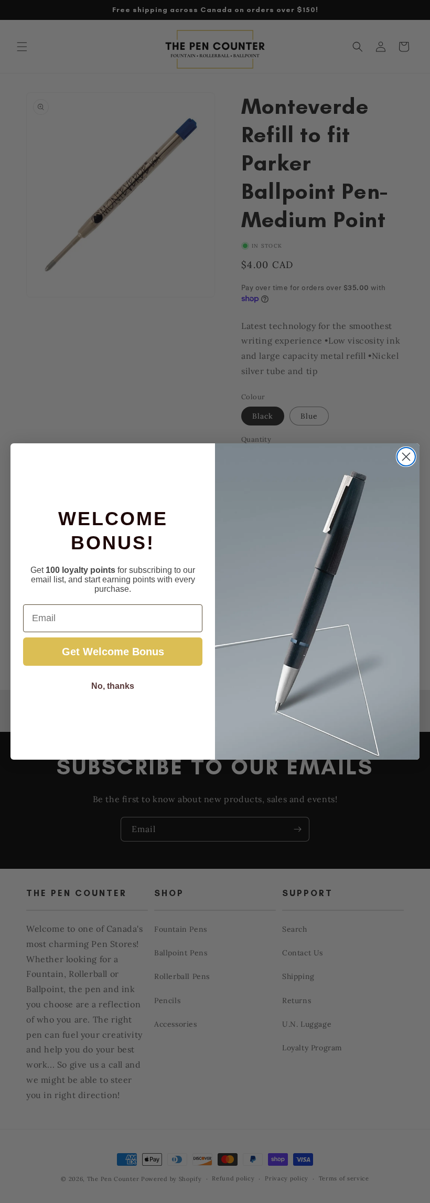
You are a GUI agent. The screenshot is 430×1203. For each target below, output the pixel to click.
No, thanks (112, 686)
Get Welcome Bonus (113, 651)
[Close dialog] (406, 457)
